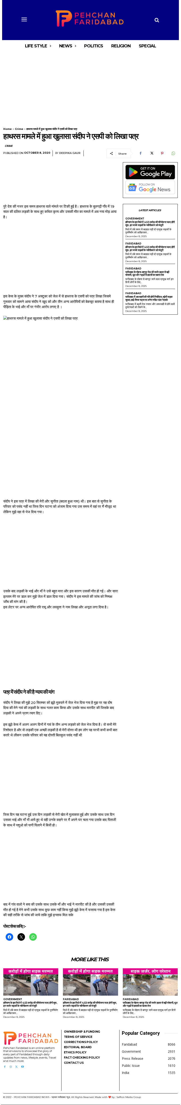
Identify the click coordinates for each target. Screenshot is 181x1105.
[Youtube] (22, 1067)
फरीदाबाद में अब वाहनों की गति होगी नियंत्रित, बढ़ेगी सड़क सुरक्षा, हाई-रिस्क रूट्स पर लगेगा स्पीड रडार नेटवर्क (149, 298)
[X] (151, 153)
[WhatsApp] (173, 153)
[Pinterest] (162, 153)
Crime (19, 129)
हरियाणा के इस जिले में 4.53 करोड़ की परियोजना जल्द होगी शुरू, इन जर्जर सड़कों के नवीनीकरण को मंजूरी (150, 223)
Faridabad (133, 243)
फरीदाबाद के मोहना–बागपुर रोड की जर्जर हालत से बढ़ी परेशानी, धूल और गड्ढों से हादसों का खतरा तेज (147, 273)
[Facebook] (140, 153)
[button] (156, 20)
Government (134, 218)
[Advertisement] (90, 87)
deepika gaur (69, 153)
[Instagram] (10, 1067)
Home (7, 129)
